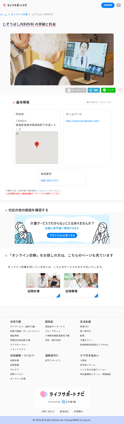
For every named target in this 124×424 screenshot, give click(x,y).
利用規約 (78, 411)
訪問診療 (14, 360)
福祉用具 (14, 335)
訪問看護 (14, 365)
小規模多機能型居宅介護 (57, 335)
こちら (40, 191)
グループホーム (52, 331)
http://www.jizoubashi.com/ (83, 121)
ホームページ (78, 90)
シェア (110, 90)
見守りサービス (53, 360)
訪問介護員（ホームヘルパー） (25, 331)
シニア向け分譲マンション (93, 369)
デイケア (14, 369)
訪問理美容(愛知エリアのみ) (94, 345)
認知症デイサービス (55, 326)
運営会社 (64, 411)
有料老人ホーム (87, 365)
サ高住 (83, 360)
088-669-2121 (50, 180)
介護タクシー (86, 340)
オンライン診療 (18, 379)
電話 (96, 90)
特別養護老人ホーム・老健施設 (95, 374)
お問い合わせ (48, 411)
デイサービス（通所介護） (23, 326)
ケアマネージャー (19, 345)
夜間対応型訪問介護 (20, 340)
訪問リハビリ (17, 374)
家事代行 (84, 326)
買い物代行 (85, 331)
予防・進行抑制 (53, 340)
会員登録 (108, 5)
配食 (82, 335)
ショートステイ (18, 349)
